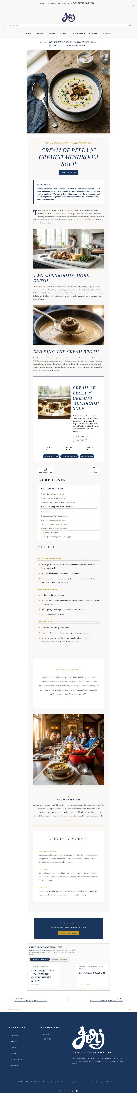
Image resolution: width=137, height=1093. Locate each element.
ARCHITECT (47, 1034)
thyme (67, 213)
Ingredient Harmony (40, 959)
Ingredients (45, 472)
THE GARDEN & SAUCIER (60, 42)
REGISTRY (94, 33)
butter (56, 213)
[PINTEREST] (73, 1091)
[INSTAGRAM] (60, 1091)
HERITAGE (47, 1039)
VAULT (64, 33)
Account (107, 33)
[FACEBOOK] (64, 1091)
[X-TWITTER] (68, 1091)
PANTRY (41, 33)
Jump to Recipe (68, 172)
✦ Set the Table (68, 933)
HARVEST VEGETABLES (84, 42)
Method (94, 472)
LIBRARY (29, 33)
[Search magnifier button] (130, 25)
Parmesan (88, 219)
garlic (36, 361)
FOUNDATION (78, 33)
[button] (96, 488)
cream (76, 219)
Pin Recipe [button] (79, 440)
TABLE (52, 33)
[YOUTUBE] (77, 1091)
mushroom (70, 210)
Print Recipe (81, 436)
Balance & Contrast (59, 959)
